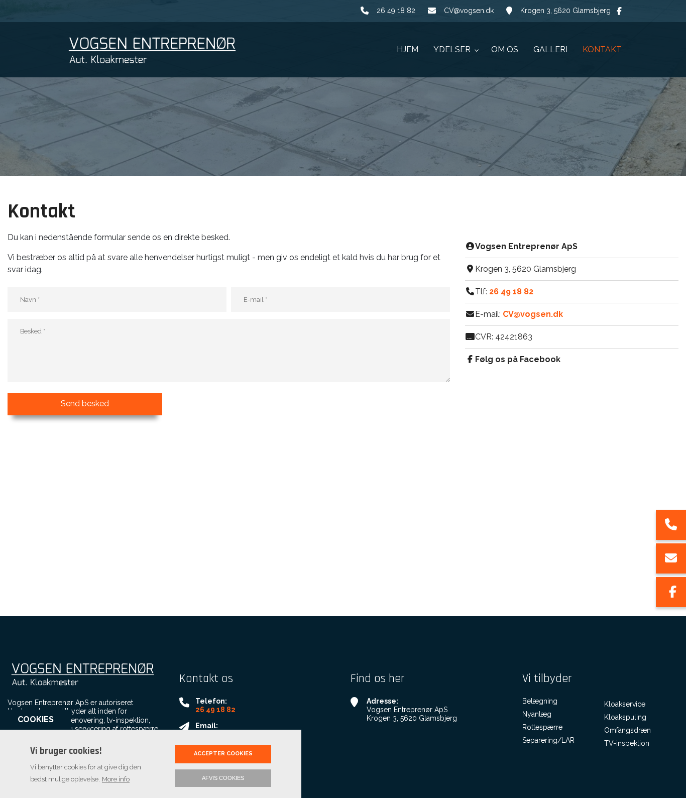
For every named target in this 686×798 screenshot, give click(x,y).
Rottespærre (542, 727)
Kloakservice (624, 704)
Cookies (36, 719)
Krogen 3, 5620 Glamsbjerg (565, 11)
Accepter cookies (223, 753)
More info (116, 779)
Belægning (539, 701)
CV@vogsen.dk (469, 11)
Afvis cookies (223, 778)
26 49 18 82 (396, 11)
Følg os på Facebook (517, 359)
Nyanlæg (536, 714)
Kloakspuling (625, 717)
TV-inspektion (626, 743)
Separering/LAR (548, 740)
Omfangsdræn (627, 730)
